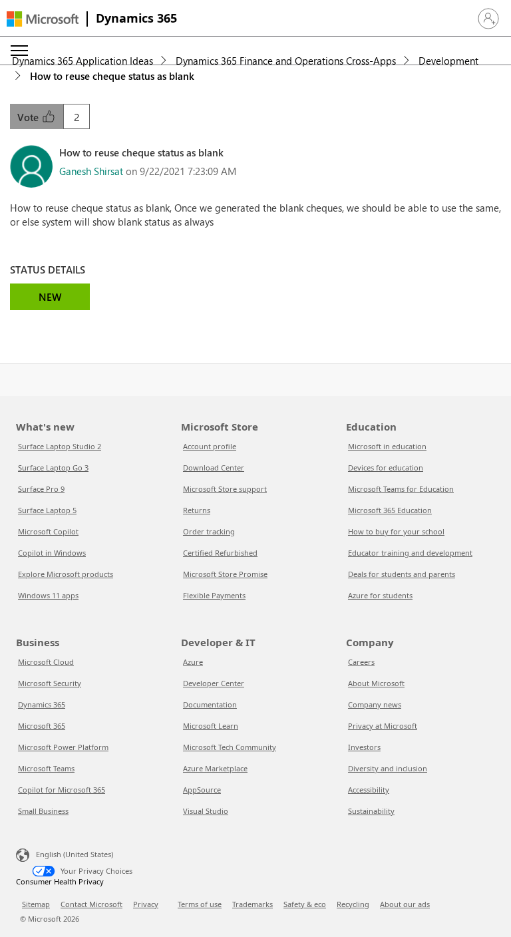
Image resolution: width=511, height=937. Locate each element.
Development (448, 60)
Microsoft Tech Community (229, 747)
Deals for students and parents (401, 574)
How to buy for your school (396, 531)
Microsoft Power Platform (63, 747)
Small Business (43, 811)
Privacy (145, 904)
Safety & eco (304, 904)
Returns (196, 510)
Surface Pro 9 (41, 489)
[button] (488, 19)
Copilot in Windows (52, 553)
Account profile (209, 446)
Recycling (353, 904)
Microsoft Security (49, 683)
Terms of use (200, 904)
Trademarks (252, 904)
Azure (193, 662)
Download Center (213, 467)
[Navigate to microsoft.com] (43, 19)
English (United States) (74, 854)
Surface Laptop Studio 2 (59, 446)
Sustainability (371, 811)
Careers (361, 662)
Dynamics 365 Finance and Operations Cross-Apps (286, 60)
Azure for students (380, 595)
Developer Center (213, 683)
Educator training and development (410, 553)
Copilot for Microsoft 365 (61, 790)
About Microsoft (376, 683)
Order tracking (209, 531)
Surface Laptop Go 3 (53, 467)
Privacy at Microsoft (382, 726)
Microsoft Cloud (46, 662)
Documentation (210, 704)
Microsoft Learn (210, 726)
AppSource (202, 790)
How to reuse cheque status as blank (112, 76)
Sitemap (36, 904)
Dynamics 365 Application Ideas (82, 60)
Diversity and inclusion (387, 768)
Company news (374, 704)
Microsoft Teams (46, 768)
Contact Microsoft (91, 904)
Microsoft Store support (225, 489)
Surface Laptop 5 (47, 510)
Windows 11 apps (48, 595)
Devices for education (385, 467)
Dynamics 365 (136, 18)
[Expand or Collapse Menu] (19, 51)
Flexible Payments (214, 595)
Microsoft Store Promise (225, 574)
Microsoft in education (387, 446)
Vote (29, 117)
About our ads (405, 904)
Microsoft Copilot (48, 531)
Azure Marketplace (215, 768)
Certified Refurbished (220, 553)
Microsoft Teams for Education (401, 489)
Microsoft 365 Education (390, 510)
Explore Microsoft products (65, 574)
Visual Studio (205, 811)
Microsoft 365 (41, 726)
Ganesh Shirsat (91, 171)
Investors (364, 747)
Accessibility (368, 790)
